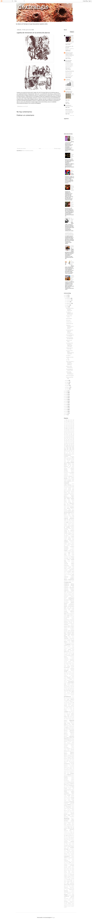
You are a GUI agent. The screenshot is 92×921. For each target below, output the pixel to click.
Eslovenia (72, 624)
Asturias (69, 487)
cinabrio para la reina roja (69, 348)
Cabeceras (72, 517)
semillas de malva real (69, 358)
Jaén (73, 690)
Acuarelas (66, 456)
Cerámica (66, 541)
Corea (73, 570)
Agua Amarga (71, 458)
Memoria (72, 732)
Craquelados (69, 574)
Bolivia (68, 508)
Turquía (72, 878)
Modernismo (66, 743)
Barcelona (72, 494)
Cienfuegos (66, 558)
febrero (68, 387)
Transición (72, 874)
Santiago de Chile (67, 842)
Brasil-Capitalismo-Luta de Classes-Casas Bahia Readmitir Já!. (69, 111)
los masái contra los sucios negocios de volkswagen (69, 344)
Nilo (69, 761)
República (72, 816)
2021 (66, 396)
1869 (66, 427)
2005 (73, 448)
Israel (67, 690)
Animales (70, 476)
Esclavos (65, 620)
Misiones (69, 741)
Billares (65, 505)
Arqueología (66, 482)
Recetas (72, 813)
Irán (73, 686)
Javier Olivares (70, 693)
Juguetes (72, 699)
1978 (73, 441)
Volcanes (66, 901)
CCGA (73, 539)
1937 (69, 434)
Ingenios (65, 685)
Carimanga (72, 535)
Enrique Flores (69, 618)
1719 (64, 422)
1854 (66, 426)
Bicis (65, 504)
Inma (68, 685)
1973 (73, 440)
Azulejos (72, 491)
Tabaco (73, 859)
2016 (66, 404)
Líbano (70, 712)
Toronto (65, 872)
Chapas (65, 550)
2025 (66, 296)
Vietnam (72, 896)
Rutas (65, 829)
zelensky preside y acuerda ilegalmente (70, 309)
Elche (68, 616)
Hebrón (65, 665)
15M (68, 421)
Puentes (72, 804)
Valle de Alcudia (71, 884)
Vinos (73, 898)
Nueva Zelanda (71, 764)
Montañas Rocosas (69, 746)
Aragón (72, 477)
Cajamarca (70, 522)
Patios (65, 784)
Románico (65, 825)
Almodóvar (66, 471)
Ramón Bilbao (66, 811)
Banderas (72, 493)
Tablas (73, 860)
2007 (68, 449)
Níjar (67, 761)
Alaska (65, 461)
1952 (66, 437)
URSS (65, 881)
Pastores (67, 783)
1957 (73, 437)
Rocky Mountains (67, 824)
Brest (73, 509)
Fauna (73, 636)
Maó (64, 727)
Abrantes (66, 454)
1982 (68, 443)
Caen (65, 522)
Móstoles (69, 748)
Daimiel (70, 592)
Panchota (66, 779)
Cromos (72, 575)
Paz (67, 784)
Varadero (65, 888)
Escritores (66, 622)
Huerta (68, 677)
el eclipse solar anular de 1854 (72, 156)
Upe (71, 879)
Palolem (72, 777)
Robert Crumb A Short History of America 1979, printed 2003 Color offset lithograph (69, 74)
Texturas (65, 867)
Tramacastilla (69, 873)
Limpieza (72, 715)
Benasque (65, 502)
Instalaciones (72, 685)
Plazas (65, 794)
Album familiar (70, 462)
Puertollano (68, 807)
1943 (68, 435)
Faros (70, 636)
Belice (69, 501)
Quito (73, 809)
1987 (67, 444)
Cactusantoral (69, 521)
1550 (66, 421)
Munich (73, 751)
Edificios (72, 611)
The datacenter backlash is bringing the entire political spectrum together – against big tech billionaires (69, 65)
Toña (69, 871)
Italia (70, 690)
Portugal (72, 797)
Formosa (68, 643)
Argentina (69, 481)
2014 (66, 407)
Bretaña (65, 511)
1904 (73, 428)
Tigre (65, 870)
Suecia (73, 856)
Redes (69, 814)
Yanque (68, 902)
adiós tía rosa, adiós (69, 341)
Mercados (72, 735)
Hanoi (67, 663)
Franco (73, 645)
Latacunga (72, 710)
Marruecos (66, 729)
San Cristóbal (70, 831)
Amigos (72, 472)
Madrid (71, 720)
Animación (66, 476)
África (73, 457)
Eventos (65, 631)
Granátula (72, 655)
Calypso (73, 523)
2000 (71, 446)
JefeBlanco (67, 696)
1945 (70, 435)
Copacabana (71, 569)
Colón (69, 567)
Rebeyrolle (65, 813)
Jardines (72, 692)
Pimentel (69, 789)
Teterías (69, 866)
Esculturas (66, 624)
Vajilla (68, 883)
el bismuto (68, 320)
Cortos (65, 571)
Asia (69, 486)
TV (66, 879)
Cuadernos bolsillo (69, 585)
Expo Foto (67, 635)
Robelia (73, 822)
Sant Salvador (71, 837)
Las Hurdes (70, 708)
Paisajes (72, 773)
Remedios (66, 816)
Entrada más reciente (21, 148)
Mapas (67, 727)
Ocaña (68, 767)
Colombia (65, 567)
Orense (65, 769)
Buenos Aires (67, 513)
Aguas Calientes (67, 460)
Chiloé (73, 553)
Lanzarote (70, 706)
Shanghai (72, 846)
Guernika (65, 661)
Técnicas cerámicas (71, 863)
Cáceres (72, 519)
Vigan (65, 897)
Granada (68, 655)
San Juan (65, 834)
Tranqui (65, 874)
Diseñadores (71, 604)
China (65, 554)
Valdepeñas (72, 883)
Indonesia (68, 684)
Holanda (72, 670)
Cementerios (71, 540)
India (65, 684)
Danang (69, 593)
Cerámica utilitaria (70, 545)
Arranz (73, 483)
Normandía (72, 762)
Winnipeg (65, 902)
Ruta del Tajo (71, 828)
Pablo (65, 773)
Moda (73, 742)
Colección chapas (69, 563)
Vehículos (66, 890)
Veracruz (69, 893)
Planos (73, 790)
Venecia (73, 890)
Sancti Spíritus (66, 837)
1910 (70, 429)
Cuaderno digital (71, 580)
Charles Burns (71, 550)
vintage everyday (69, 35)
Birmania (72, 505)
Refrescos (72, 814)
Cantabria (70, 533)
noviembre (68, 300)
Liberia (73, 712)
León (69, 711)
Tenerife (65, 865)
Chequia (69, 551)
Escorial (72, 620)
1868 (64, 427)
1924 (68, 432)
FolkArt (65, 643)
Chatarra (65, 551)
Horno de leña (67, 674)
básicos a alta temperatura (69, 367)
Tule (70, 877)
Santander (66, 841)
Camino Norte (71, 528)
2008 (70, 449)
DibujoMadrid (66, 599)
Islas (65, 690)
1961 (71, 438)
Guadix (73, 657)
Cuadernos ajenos (69, 584)
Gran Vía (65, 655)
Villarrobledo (66, 898)
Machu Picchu (71, 718)
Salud (70, 830)
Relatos (73, 815)
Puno (73, 807)
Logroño (71, 716)
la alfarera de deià (72, 219)
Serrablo (72, 845)
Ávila (65, 491)
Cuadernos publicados (69, 587)
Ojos (73, 767)
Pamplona (66, 778)
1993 (67, 445)
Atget (73, 488)
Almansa (65, 470)
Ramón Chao (72, 811)
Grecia (65, 656)
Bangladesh (66, 494)
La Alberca (66, 701)
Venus (65, 893)
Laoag (73, 706)
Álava (68, 461)
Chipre (69, 554)
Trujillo (68, 877)
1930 (67, 433)
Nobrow (65, 762)
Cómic (65, 568)
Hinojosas (72, 667)
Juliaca (65, 700)
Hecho (68, 665)
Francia (65, 645)
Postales (72, 799)
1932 (71, 433)
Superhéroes (71, 857)
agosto (67, 305)
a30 (70, 452)
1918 (71, 431)
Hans (70, 663)
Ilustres (65, 682)
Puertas (65, 805)
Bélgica (65, 501)
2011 (66, 413)
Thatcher (69, 867)
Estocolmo (72, 629)
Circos (65, 559)
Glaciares (70, 653)
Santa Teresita (71, 840)
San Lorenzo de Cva (70, 834)
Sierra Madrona (67, 850)
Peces (69, 784)
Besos (68, 503)
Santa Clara (66, 839)
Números (65, 765)
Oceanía (71, 767)
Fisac (69, 641)
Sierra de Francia (71, 849)
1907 (66, 429)
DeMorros (72, 596)
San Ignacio (69, 833)
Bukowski (72, 513)
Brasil (70, 509)
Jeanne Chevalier (69, 695)
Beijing (72, 499)
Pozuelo (69, 800)
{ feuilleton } (68, 105)
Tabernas (66, 860)
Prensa (72, 802)
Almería (72, 470)
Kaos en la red (68, 109)
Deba (73, 595)
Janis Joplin (69, 691)
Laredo (67, 707)
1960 (69, 438)
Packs (68, 773)
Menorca (66, 734)
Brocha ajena (70, 511)
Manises (68, 725)
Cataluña (69, 539)
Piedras (65, 789)
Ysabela (69, 903)
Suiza (68, 857)
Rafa (71, 810)
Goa (73, 653)
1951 (64, 437)
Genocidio (72, 650)
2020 (66, 397)
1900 (70, 428)
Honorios (67, 672)
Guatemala (72, 660)
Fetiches (68, 640)
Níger (65, 761)
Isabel (72, 687)
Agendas (65, 458)
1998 (67, 446)
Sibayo (65, 847)
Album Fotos (67, 464)
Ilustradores (71, 681)
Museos (72, 752)
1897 (68, 428)
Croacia (65, 575)
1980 (66, 443)
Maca (65, 718)
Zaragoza (65, 906)
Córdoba (70, 570)
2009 (73, 449)
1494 (71, 420)
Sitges (65, 852)
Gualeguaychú (66, 659)
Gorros (69, 654)
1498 (73, 420)
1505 (64, 421)
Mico (70, 738)
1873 (68, 427)
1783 (70, 422)
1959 (67, 438)
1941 (64, 435)
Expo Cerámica (67, 633)
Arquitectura (66, 483)
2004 (70, 448)
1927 (73, 432)
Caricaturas (66, 535)
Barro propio (70, 498)
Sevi (66, 846)
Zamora (65, 904)
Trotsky (65, 877)
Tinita (70, 870)
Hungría (65, 679)
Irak (71, 686)
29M (65, 452)
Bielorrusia (69, 504)
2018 (66, 401)
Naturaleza (72, 756)
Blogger (53, 917)
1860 (70, 426)
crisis (73, 574)
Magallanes (72, 721)
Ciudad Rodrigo (71, 561)
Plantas (65, 791)
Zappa (73, 904)
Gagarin (65, 649)
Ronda (68, 825)
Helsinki (68, 666)
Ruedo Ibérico (72, 825)
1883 (64, 428)
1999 (69, 446)
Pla (70, 790)
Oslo (67, 770)
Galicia (69, 649)
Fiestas (72, 640)
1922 (66, 432)
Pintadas (72, 789)
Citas (68, 559)
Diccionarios (66, 602)
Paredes (72, 782)
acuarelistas (69, 457)
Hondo (65, 671)
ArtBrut (65, 485)
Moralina (65, 748)
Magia (65, 723)
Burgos (73, 514)
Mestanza (71, 736)
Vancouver (72, 887)
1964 (66, 439)
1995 (71, 445)
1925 (70, 432)
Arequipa (69, 479)
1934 (73, 433)
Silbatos (73, 850)
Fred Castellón (67, 646)
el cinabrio (68, 355)
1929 (64, 433)
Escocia (69, 620)
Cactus (65, 521)
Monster (72, 745)
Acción (72, 454)
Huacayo (65, 675)
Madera (65, 720)
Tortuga (65, 873)
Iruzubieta (68, 687)
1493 (69, 420)
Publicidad (72, 803)
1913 (73, 429)
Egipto (65, 613)
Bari (70, 497)
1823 (71, 423)
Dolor (65, 607)
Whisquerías (72, 901)
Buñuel (65, 514)
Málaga (68, 723)
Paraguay (69, 782)
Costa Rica (72, 573)
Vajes (65, 883)
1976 (69, 441)
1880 (71, 427)
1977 (71, 441)
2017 (66, 402)
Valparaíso (66, 887)
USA (71, 881)
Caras (69, 534)
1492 (66, 420)
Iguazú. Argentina (67, 680)
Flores (73, 641)
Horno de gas (71, 672)
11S (64, 420)
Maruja (72, 729)
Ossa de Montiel (71, 770)
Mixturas (68, 742)
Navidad (69, 757)
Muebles (72, 749)
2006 (65, 449)
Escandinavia (66, 619)
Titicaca (73, 870)
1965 (69, 439)
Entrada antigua (57, 148)
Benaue (69, 502)
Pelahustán (72, 784)
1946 (71, 435)
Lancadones (66, 706)
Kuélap (73, 700)
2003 (67, 448)
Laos (64, 707)
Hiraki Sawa (66, 669)
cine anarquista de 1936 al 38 (72, 138)
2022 (66, 394)
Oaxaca (65, 767)
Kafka (67, 700)
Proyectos (66, 803)
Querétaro (72, 808)
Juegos (68, 699)
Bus (73, 516)
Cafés (67, 522)
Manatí (70, 724)
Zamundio (68, 904)
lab (73, 702)
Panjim (72, 779)
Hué (70, 676)
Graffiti (72, 654)
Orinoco (71, 769)
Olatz (65, 768)
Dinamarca (72, 603)
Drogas (72, 608)
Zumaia (65, 907)
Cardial (72, 534)
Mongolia (72, 743)
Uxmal (65, 882)
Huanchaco (66, 676)
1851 (64, 426)
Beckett (69, 499)
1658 (71, 421)
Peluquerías (71, 785)
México (68, 737)
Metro (65, 737)
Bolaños (72, 507)
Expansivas (72, 631)
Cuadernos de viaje (69, 586)
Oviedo (71, 772)
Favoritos (66, 638)
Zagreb (73, 903)
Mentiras (72, 733)
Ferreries (65, 639)
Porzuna (65, 799)
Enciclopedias (66, 617)
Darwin (70, 595)
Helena (65, 666)
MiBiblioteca (66, 739)
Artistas (69, 485)
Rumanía (65, 827)
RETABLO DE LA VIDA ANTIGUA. (68, 92)
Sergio (70, 845)
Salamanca (72, 829)
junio (67, 380)
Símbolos (68, 851)
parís (65, 783)
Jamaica (65, 691)
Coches (65, 562)
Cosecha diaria (70, 571)
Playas (72, 793)
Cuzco (65, 592)
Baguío (69, 492)
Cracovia (65, 574)
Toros (69, 872)
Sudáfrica (72, 855)
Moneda (69, 743)
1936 (67, 434)
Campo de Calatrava (69, 530)
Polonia (72, 795)
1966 (71, 439)
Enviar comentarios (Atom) (27, 150)
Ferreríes (68, 639)
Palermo (72, 775)
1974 (64, 441)
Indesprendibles (70, 682)
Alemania (66, 466)
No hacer (72, 761)
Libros (72, 714)
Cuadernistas (71, 579)
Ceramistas (66, 548)
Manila (65, 725)
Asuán (73, 487)
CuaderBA (66, 577)
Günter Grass (72, 662)
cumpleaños (72, 591)
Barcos (65, 496)
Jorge (65, 699)
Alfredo (68, 467)
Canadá (65, 532)
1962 (73, 438)
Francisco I (69, 645)
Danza (68, 595)
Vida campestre (69, 895)
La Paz (68, 702)
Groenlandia (72, 656)
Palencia (72, 774)
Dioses (65, 604)
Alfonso (65, 467)
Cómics (68, 568)
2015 (66, 406)
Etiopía (69, 630)
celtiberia (66, 540)
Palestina (66, 777)
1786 (71, 422)
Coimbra (72, 562)
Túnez (69, 878)
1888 (66, 428)
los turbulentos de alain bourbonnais (72, 188)
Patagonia (72, 783)
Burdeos (69, 514)
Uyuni (68, 882)
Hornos (72, 674)
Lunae (68, 717)
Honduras (70, 671)
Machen (67, 718)
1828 (73, 423)
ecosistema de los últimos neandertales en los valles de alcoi (69, 234)
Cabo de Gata (67, 519)
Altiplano (72, 471)
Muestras (66, 751)
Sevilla (69, 846)
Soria (67, 855)
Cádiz (73, 521)
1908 (68, 429)
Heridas (72, 666)
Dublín (73, 609)
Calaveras (65, 523)
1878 (70, 427)
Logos (68, 716)
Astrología (72, 486)
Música (65, 753)
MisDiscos (65, 741)
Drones (65, 609)
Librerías (68, 714)
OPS (73, 768)
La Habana (70, 701)
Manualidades (66, 726)
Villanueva (72, 897)
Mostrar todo (72, 115)
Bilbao (73, 504)
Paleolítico (69, 775)
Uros (73, 879)
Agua (68, 458)
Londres (65, 717)
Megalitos (65, 732)
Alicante (65, 468)
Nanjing (72, 755)
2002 (65, 448)
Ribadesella (69, 822)
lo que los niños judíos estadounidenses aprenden (70, 352)
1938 (71, 434)
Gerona (70, 651)
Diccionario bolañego (69, 601)
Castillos (69, 538)
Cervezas (66, 549)
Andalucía (66, 474)
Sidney (68, 847)
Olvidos (67, 768)
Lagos (73, 704)
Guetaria (65, 662)
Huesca (72, 677)
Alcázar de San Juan (69, 465)
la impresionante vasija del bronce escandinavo (69, 331)
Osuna (65, 772)
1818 (69, 423)
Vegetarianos (71, 889)
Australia (69, 489)
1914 (64, 431)
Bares (72, 496)
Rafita (73, 810)
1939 (73, 434)
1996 (73, 445)
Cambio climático (71, 524)
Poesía (68, 795)
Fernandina (72, 638)
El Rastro (71, 614)
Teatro (70, 862)
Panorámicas (66, 780)
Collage (72, 565)
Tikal (66, 870)
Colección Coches (69, 564)
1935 (65, 434)
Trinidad (69, 876)
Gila (64, 653)
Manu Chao (72, 725)
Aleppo (73, 466)
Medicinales (72, 731)
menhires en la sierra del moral (72, 277)
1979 (64, 443)
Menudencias (66, 735)
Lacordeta (65, 704)
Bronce (72, 512)
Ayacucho (68, 491)
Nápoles (65, 756)
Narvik (68, 756)
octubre (68, 301)
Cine (73, 558)
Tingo (68, 870)
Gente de (66, 651)
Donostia (69, 608)
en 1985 (67, 359)
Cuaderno (66, 580)
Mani (73, 724)
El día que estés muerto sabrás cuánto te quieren (69, 54)
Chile (69, 553)
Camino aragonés (67, 526)
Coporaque (65, 570)
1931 (69, 433)
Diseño (65, 606)
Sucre (70, 855)
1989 (71, 444)
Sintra (71, 851)
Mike (65, 740)
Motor (69, 749)
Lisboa (65, 716)
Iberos (70, 679)
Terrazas (72, 865)
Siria (73, 851)
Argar (73, 479)
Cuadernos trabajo (69, 590)
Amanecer (66, 472)
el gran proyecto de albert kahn (69, 338)
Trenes (65, 876)
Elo (70, 616)
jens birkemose (72, 171)
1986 (65, 444)
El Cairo (71, 613)
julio (67, 306)
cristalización (68, 322)
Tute (64, 879)
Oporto (70, 768)
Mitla (73, 741)
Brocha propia (67, 512)
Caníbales (66, 533)
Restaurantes (66, 819)
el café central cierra (69, 316)
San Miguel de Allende (68, 835)
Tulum (73, 877)
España (65, 627)
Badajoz (65, 492)
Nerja (71, 758)
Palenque (66, 775)
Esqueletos (72, 628)
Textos (73, 866)
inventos (67, 686)
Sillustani (65, 851)
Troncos (72, 876)
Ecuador (65, 611)
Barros (65, 499)
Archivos (69, 478)
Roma (73, 824)
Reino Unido (67, 815)
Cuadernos (67, 582)
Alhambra (72, 467)
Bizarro (65, 507)
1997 (64, 446)
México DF (72, 737)
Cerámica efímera (71, 543)
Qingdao (68, 808)
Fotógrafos (68, 644)
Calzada (65, 524)
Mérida (65, 736)
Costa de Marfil (67, 573)
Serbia (68, 845)
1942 (66, 435)
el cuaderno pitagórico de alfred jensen (69, 313)
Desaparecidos (71, 597)
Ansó (73, 476)
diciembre (68, 298)
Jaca (71, 690)
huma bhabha (69, 318)
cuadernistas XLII (69, 323)
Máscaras (65, 730)
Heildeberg (72, 665)
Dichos (72, 602)
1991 (73, 444)
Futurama (72, 648)
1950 (73, 435)
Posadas (69, 799)
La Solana (71, 702)
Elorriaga (72, 616)
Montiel (73, 747)
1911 (71, 429)
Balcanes (72, 492)
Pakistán (65, 774)
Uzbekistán (72, 882)
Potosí (65, 800)
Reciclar (65, 814)
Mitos (65, 742)
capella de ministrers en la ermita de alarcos (69, 327)
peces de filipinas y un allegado (70, 335)
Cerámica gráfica (67, 544)
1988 (69, 444)
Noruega (72, 763)
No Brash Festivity (69, 71)
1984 (71, 443)
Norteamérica (67, 763)
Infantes (72, 684)
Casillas (72, 537)
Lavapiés (66, 711)
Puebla (65, 804)
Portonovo (68, 797)
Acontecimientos (67, 455)
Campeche (72, 529)
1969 (66, 440)
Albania (65, 462)
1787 (73, 422)
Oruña (65, 770)
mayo (67, 382)
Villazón (70, 898)
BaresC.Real (66, 497)
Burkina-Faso (66, 516)
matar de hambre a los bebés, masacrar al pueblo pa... (70, 363)
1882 (73, 427)
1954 (68, 437)
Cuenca (68, 591)
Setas (65, 846)
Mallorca (65, 724)
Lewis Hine (72, 711)
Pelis (65, 785)
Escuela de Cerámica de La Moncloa (69, 623)
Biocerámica (69, 505)
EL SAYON (67, 79)
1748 (66, 422)
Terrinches (65, 866)
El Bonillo (68, 613)
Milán (67, 740)
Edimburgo (66, 612)
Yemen (71, 902)
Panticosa (72, 780)
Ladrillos (69, 704)
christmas (69, 555)
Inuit (65, 686)
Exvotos (72, 635)
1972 (71, 440)
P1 (73, 772)
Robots (73, 823)
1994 (69, 445)
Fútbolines (65, 648)
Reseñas (66, 818)
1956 (71, 437)
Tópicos (73, 871)
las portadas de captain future (69, 369)
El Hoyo (67, 614)
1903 (71, 428)
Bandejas (69, 493)
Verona (73, 893)
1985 (73, 443)
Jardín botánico (67, 692)
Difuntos (65, 603)
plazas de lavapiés (70, 375)
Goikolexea (65, 654)
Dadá (68, 592)
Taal (69, 859)
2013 (66, 409)
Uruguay (68, 881)
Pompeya (65, 796)
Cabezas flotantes (69, 518)
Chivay (73, 554)
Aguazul (72, 460)
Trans (68, 874)
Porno (65, 797)
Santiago (72, 841)
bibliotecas (72, 503)
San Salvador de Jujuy (70, 836)
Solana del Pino (70, 852)
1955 (70, 437)
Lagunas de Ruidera (69, 705)
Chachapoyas (72, 549)
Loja (73, 716)
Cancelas (69, 532)
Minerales (72, 740)
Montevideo (66, 747)
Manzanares (71, 726)
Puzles (65, 808)
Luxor (70, 717)
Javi (66, 693)
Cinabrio (70, 558)
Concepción (66, 569)
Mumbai (69, 751)
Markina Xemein (71, 727)
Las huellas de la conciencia (68, 57)
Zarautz (69, 906)
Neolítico (65, 758)
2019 (66, 399)
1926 (71, 432)
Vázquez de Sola (69, 888)
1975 (66, 441)
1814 (68, 423)
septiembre (68, 303)
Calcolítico (69, 523)
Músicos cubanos (67, 755)
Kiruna (70, 700)
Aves (73, 489)
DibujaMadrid (71, 598)
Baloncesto (65, 493)
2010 (65, 450)
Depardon (65, 597)
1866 (73, 426)
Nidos (73, 759)
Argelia (65, 481)
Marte (70, 729)
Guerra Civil (71, 661)
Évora (68, 631)
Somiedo (65, 855)
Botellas (65, 509)
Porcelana (72, 796)
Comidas (72, 568)
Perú (73, 787)
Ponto (69, 796)
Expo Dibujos (71, 634)
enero (67, 388)
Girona (67, 653)
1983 (70, 443)
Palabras (69, 774)
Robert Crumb (67, 823)
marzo (67, 385)
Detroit (65, 598)
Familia (65, 636)
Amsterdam (66, 473)
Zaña (71, 904)
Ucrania (68, 879)
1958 (65, 438)
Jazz (73, 693)
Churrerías (66, 556)
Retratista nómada (69, 821)
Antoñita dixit (67, 477)
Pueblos (69, 804)
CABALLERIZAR (72, 94)
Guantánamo (66, 660)
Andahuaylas (72, 473)
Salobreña (66, 830)
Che (67, 551)
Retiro (73, 819)
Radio (69, 810)
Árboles (66, 478)
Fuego (73, 646)
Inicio (40, 148)
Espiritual (65, 628)
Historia (72, 669)
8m (67, 452)
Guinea (68, 662)
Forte (71, 643)
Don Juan (69, 607)
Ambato (69, 472)
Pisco (69, 790)
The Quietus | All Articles (69, 47)
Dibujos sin (72, 599)
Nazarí (73, 757)
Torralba (72, 872)
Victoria (69, 894)
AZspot (67, 102)
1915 (66, 431)
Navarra (65, 757)
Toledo (65, 871)
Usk (73, 881)
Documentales (71, 606)
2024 (66, 391)
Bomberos (72, 508)
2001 (73, 446)
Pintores (65, 790)
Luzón (73, 717)
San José (72, 833)
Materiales (72, 730)
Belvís (73, 501)
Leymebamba (66, 712)
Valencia (65, 884)
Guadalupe (66, 657)
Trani (73, 873)
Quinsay (68, 809)
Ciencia (72, 557)
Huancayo (72, 675)
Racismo (65, 810)
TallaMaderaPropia (67, 861)
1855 (68, 426)
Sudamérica (67, 856)
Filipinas (65, 641)
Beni (73, 502)
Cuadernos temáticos (69, 588)
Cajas (73, 522)
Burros (70, 516)
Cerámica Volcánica (69, 546)
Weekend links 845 (69, 106)
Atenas (69, 488)
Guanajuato (72, 659)
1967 (73, 439)
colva (73, 567)
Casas (69, 536)
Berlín (65, 503)
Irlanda (65, 687)
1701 (73, 421)
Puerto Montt (69, 805)
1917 (70, 431)
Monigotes (66, 745)
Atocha (65, 489)
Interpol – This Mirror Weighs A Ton (69, 49)
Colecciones (66, 565)
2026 (66, 295)
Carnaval (65, 536)
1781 (68, 422)
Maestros (65, 721)
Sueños (65, 857)
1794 (64, 423)
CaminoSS (66, 529)
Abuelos (69, 454)
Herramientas (67, 667)
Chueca (73, 555)
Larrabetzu (70, 707)
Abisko (73, 452)
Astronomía (66, 487)
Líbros (65, 715)
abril (67, 383)
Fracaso (72, 644)
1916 (68, 431)
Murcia (65, 752)
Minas (69, 740)
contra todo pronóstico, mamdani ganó (69, 373)
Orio (73, 769)
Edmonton (72, 612)
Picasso (65, 788)
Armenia (72, 481)
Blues (68, 507)
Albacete (72, 461)
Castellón (65, 538)
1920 (65, 432)
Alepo (70, 466)
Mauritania (66, 731)
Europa (72, 630)
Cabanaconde (66, 517)
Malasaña (72, 723)
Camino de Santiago (69, 526)
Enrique (72, 617)
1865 (71, 426)
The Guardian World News (68, 61)
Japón (73, 691)
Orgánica (68, 769)
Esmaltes (65, 625)
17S (66, 423)
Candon (73, 532)
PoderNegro (69, 794)
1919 (73, 431)
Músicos (72, 753)
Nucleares (66, 764)
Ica (73, 679)
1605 (70, 421)
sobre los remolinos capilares (72, 204)
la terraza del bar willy (69, 378)
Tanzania (72, 861)
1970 (66, 414)
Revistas (65, 822)
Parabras (65, 782)
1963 (64, 439)
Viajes (66, 895)
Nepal (69, 758)
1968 (64, 440)
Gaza (68, 650)
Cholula (65, 555)
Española (69, 626)
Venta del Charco (71, 892)
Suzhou (65, 859)
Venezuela (66, 892)
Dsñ (69, 609)
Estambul (65, 629)
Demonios (66, 596)
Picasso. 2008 (71, 788)
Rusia (69, 827)
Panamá (72, 778)
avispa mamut (72, 246)
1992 (65, 445)
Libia (65, 714)
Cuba (65, 591)
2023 (66, 392)
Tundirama (66, 878)
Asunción (65, 488)
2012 (66, 411)
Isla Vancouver (71, 688)
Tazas (67, 862)
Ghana (73, 651)
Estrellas (65, 630)
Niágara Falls (69, 759)
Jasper (65, 693)
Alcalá (73, 464)
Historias (66, 670)
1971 (70, 440)
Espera (72, 627)
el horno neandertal (72, 262)
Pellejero (67, 785)
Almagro (72, 468)
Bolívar (65, 508)
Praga (73, 800)
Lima (68, 715)
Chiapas (72, 551)
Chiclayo (65, 553)
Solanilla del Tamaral (69, 853)
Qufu (65, 809)
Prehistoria (66, 802)
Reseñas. (72, 818)
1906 (64, 429)
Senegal (65, 845)
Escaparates (72, 619)
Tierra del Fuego (70, 868)
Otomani (68, 772)
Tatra (65, 862)
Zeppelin (72, 906)
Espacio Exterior (71, 625)
